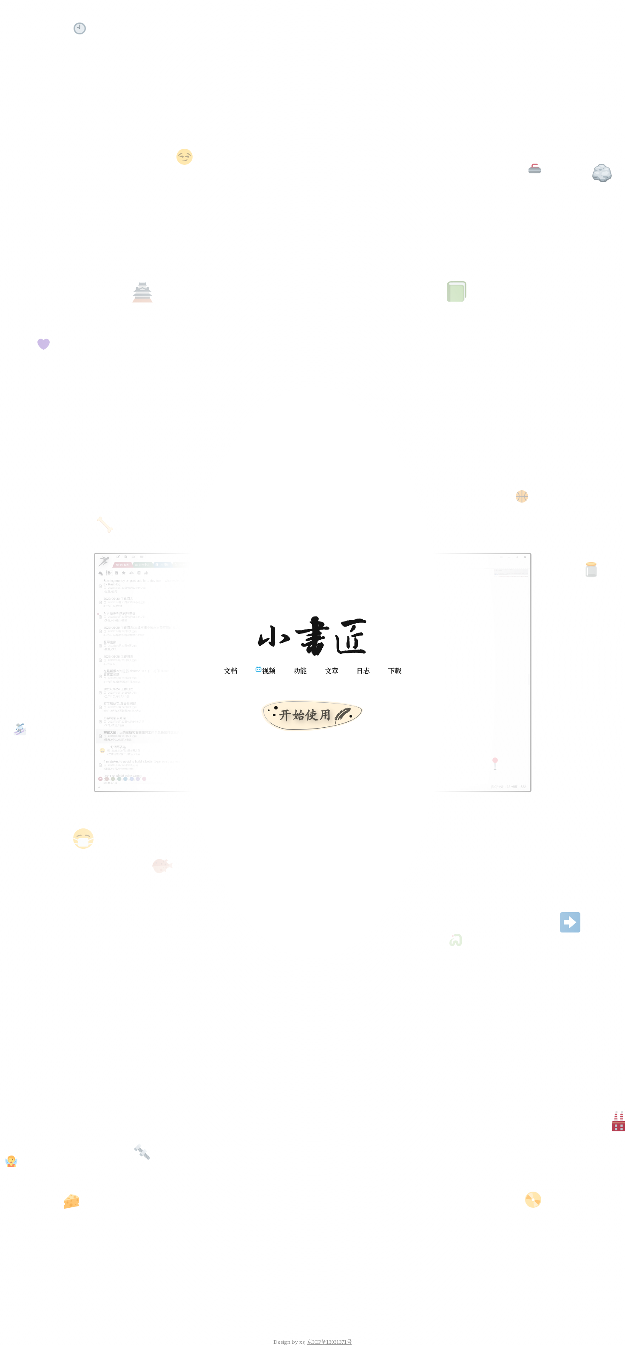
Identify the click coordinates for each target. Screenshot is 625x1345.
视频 (269, 670)
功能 (300, 670)
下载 (394, 670)
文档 (230, 670)
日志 (363, 670)
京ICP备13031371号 (329, 1341)
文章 (331, 670)
